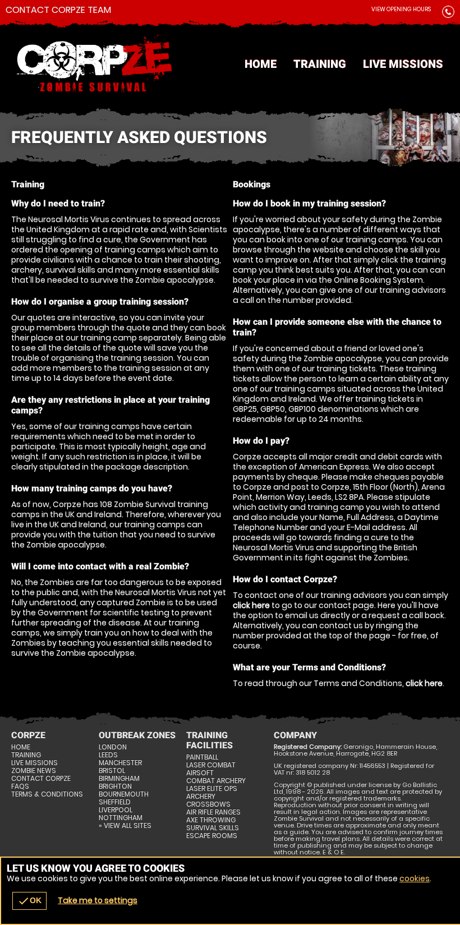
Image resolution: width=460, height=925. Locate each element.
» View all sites (125, 826)
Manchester (120, 763)
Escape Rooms (211, 836)
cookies (414, 878)
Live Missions (403, 64)
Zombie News (33, 771)
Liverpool (115, 810)
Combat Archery (216, 781)
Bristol (112, 771)
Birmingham (119, 779)
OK (29, 901)
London (113, 747)
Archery (200, 796)
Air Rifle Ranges (213, 812)
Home (261, 64)
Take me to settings (97, 900)
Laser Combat (211, 765)
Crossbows (208, 804)
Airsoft (200, 773)
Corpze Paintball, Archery (230, 64)
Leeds (108, 755)
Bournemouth (124, 794)
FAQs (20, 786)
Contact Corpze (41, 779)
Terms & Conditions (47, 794)
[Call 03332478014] (448, 14)
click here (251, 605)
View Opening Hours (401, 9)
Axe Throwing (211, 820)
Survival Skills (212, 828)
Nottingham (120, 818)
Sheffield (115, 802)
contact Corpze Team (58, 10)
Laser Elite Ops (211, 789)
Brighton (115, 786)
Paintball (202, 757)
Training (319, 64)
